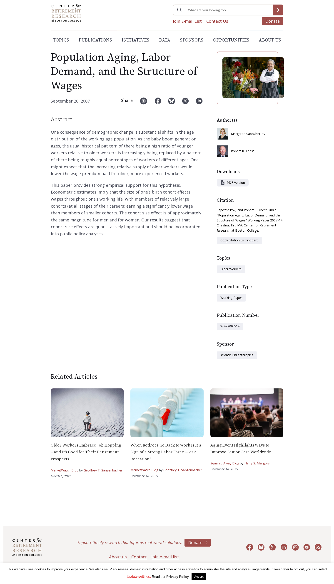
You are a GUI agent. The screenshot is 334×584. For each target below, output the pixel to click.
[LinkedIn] (199, 103)
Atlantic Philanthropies (236, 355)
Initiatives (135, 40)
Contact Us (217, 21)
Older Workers (231, 269)
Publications (95, 40)
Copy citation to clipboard (239, 240)
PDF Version (236, 182)
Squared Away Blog (224, 463)
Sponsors (192, 40)
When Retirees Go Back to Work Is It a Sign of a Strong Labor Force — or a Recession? (165, 452)
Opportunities (231, 40)
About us (118, 556)
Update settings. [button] (139, 576)
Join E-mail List (187, 21)
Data (164, 40)
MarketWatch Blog (64, 470)
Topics (61, 40)
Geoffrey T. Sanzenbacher (103, 470)
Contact (139, 556)
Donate (272, 21)
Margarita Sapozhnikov (248, 134)
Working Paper (231, 297)
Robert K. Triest (242, 151)
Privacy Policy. (177, 577)
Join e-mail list (165, 556)
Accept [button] (199, 576)
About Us (270, 40)
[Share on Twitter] (185, 103)
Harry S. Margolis (257, 463)
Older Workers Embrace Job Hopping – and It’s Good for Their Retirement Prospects (86, 452)
